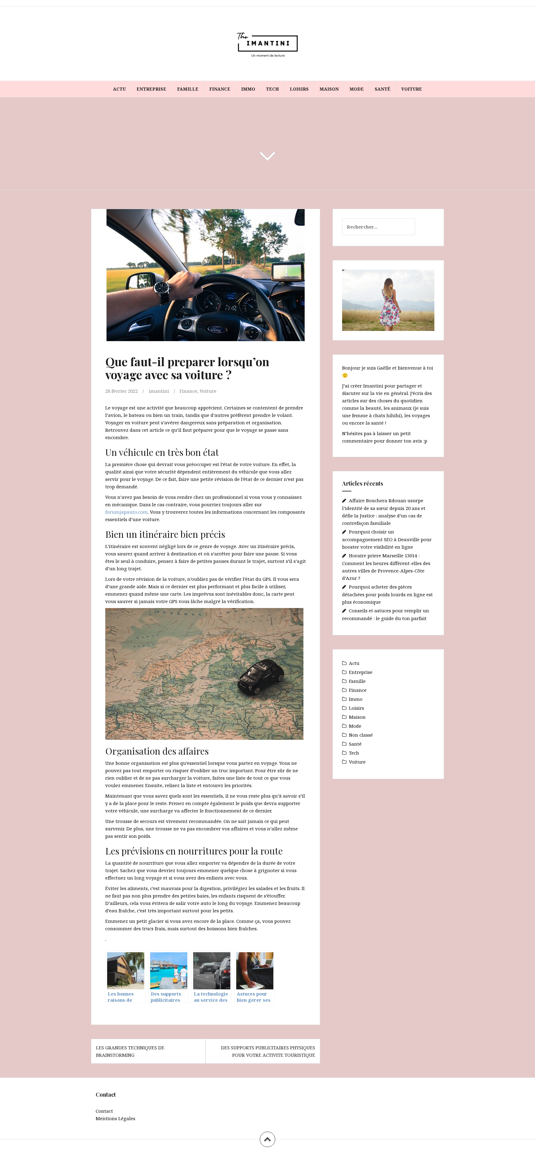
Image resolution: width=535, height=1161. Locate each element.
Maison (329, 89)
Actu (119, 89)
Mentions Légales (115, 1118)
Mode (357, 89)
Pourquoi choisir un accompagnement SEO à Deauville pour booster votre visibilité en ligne (387, 539)
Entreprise (151, 89)
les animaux (398, 408)
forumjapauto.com (126, 512)
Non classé (361, 735)
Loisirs (299, 89)
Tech (272, 89)
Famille (187, 89)
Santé (382, 89)
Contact (104, 1111)
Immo (248, 89)
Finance (219, 89)
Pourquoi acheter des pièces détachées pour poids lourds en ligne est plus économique (387, 594)
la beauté (370, 408)
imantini (159, 391)
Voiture (411, 89)
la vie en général (389, 393)
